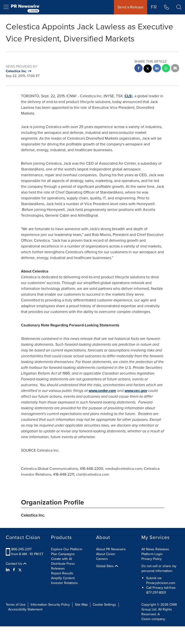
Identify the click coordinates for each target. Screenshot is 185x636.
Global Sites (105, 566)
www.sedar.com (102, 390)
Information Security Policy (50, 604)
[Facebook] (14, 569)
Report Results (62, 573)
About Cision (105, 554)
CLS (128, 96)
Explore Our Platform (66, 549)
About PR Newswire (111, 549)
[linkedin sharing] (157, 68)
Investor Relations (64, 582)
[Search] (179, 7)
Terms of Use (16, 604)
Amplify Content (63, 578)
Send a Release (131, 7)
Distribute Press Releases (63, 566)
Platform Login (152, 554)
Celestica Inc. (33, 515)
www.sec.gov (136, 390)
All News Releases (155, 549)
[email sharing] (175, 68)
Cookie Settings (104, 604)
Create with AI (61, 558)
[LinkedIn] (8, 569)
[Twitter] (20, 569)
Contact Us (14, 563)
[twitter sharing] (148, 69)
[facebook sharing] (138, 68)
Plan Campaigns (63, 554)
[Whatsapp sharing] (166, 68)
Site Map (81, 604)
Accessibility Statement (25, 609)
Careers (102, 558)
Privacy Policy (151, 558)
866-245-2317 (21, 549)
